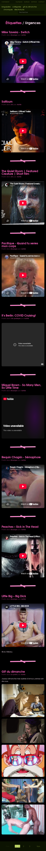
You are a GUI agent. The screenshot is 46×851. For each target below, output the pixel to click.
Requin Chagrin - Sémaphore (21, 457)
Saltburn (7, 101)
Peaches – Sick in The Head (20, 526)
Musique (14, 35)
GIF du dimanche (30, 6)
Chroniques (8, 9)
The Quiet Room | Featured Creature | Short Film (20, 172)
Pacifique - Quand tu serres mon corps (20, 244)
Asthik (23, 35)
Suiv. (38, 846)
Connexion (5, 2)
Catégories (16, 6)
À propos (19, 2)
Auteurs (26, 2)
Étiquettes (14, 22)
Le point (14, 674)
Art (12, 104)
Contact (41, 2)
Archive (34, 2)
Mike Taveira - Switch (16, 32)
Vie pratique (15, 318)
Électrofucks (19, 9)
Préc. (8, 846)
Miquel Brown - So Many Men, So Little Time (21, 386)
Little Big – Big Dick (14, 596)
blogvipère (6, 6)
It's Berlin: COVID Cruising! (19, 315)
